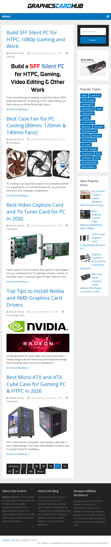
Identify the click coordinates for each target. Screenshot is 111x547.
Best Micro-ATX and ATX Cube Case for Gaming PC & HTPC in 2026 (36, 384)
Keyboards (87, 113)
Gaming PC (88, 104)
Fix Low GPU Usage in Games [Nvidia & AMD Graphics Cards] (92, 198)
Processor (87, 153)
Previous (14, 466)
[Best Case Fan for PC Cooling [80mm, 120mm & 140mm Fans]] (38, 163)
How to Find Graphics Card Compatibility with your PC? (92, 241)
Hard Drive (87, 108)
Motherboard (89, 131)
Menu (6, 16)
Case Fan (95, 95)
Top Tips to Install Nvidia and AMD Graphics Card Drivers (35, 298)
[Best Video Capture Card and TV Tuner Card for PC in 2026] (38, 250)
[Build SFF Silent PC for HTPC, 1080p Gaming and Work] (38, 77)
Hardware (15, 142)
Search (93, 40)
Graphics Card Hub (11, 540)
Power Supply (89, 149)
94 (16, 471)
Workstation (88, 167)
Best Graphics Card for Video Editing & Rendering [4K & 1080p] (91, 219)
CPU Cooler (88, 99)
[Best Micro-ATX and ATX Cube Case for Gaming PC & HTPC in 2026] (38, 422)
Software (86, 158)
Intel (99, 108)
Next (40, 471)
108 (31, 471)
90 (50, 466)
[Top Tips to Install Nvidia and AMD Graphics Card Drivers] (38, 336)
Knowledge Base (15, 315)
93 (9, 471)
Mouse (85, 135)
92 (65, 466)
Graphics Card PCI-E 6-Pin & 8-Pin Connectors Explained (93, 261)
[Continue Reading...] (18, 109)
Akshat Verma (16, 53)
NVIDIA (96, 135)
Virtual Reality (89, 162)
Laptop (85, 117)
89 (43, 466)
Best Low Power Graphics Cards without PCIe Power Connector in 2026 (91, 283)
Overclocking (89, 140)
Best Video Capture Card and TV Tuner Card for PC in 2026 (36, 212)
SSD (97, 158)
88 (36, 466)
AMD (84, 95)
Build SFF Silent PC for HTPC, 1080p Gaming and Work (36, 39)
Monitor (98, 126)
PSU (98, 153)
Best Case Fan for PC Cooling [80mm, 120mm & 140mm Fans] (36, 125)
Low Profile (88, 122)
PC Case (86, 144)
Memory (86, 126)
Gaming (11, 56)
